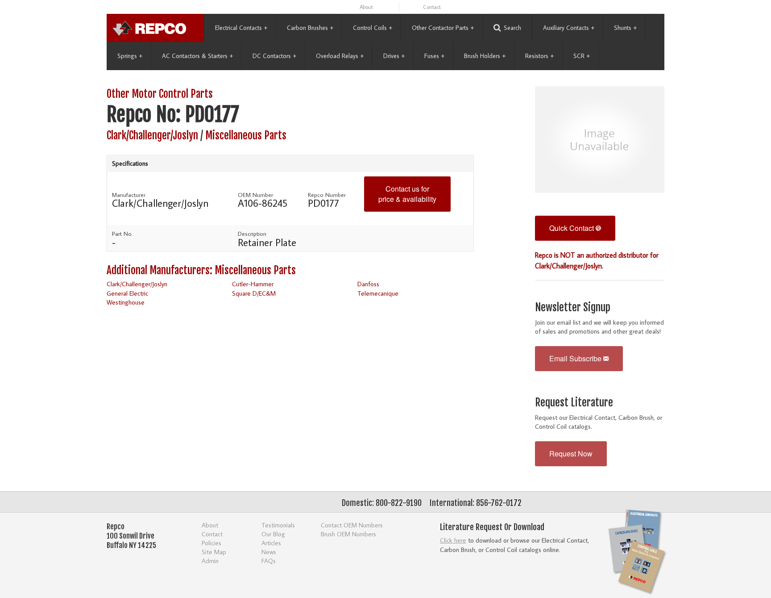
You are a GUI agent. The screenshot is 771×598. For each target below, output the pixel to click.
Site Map (214, 552)
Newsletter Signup (572, 307)
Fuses (434, 56)
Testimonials (278, 525)
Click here (453, 540)
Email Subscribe (576, 358)
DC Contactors (274, 56)
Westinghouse (126, 302)
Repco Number (327, 195)
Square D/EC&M (254, 293)
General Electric (127, 293)
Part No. (122, 234)
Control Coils (372, 28)
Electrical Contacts (241, 28)
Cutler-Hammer (253, 284)
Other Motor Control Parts (160, 94)
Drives (394, 56)
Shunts (625, 28)
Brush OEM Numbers (348, 534)
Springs (129, 56)
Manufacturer (128, 195)
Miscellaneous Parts (245, 135)
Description (252, 234)
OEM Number (255, 195)
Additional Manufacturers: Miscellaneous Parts (201, 270)
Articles (271, 543)
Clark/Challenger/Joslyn (152, 135)
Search (512, 28)
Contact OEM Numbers (352, 525)
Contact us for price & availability (407, 194)
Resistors (539, 56)
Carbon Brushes (310, 28)
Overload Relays (340, 56)
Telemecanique (377, 293)
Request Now (571, 453)
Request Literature (574, 402)
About (366, 7)
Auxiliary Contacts (568, 28)
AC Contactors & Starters (197, 56)
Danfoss (368, 284)
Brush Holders (485, 56)
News (268, 552)
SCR (581, 56)
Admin (210, 560)
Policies (211, 543)
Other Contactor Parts (443, 28)
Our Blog (273, 534)
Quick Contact (572, 228)
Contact (432, 7)
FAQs (268, 560)
